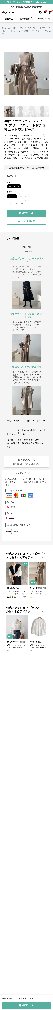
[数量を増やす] (22, 203)
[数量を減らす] (10, 203)
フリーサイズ (14, 186)
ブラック (12, 196)
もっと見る (43, 555)
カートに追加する (26, 221)
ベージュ (24, 196)
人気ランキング (44, 19)
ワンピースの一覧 (27, 28)
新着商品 (9, 19)
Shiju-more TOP (9, 28)
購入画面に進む (26, 213)
